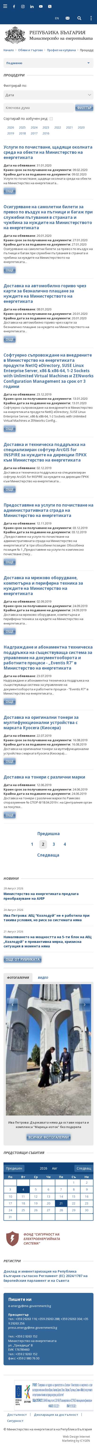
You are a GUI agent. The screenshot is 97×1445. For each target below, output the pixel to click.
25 (23, 1210)
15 (73, 1197)
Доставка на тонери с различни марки (44, 777)
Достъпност (17, 1414)
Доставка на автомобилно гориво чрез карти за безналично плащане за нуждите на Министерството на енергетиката (45, 293)
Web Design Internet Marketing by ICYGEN (76, 1439)
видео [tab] (43, 977)
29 (73, 1210)
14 (61, 1197)
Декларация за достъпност (56, 1414)
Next (84, 1004)
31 (10, 1217)
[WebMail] (67, 18)
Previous (12, 1004)
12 (35, 1197)
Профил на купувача (61, 50)
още (10, 191)
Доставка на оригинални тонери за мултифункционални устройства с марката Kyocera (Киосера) (41, 722)
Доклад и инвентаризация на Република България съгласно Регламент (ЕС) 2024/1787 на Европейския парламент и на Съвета (46, 1276)
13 (48, 1197)
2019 (10, 133)
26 (35, 1210)
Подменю (14, 63)
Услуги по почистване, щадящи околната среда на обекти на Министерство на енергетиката (48, 152)
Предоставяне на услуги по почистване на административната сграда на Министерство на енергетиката (48, 510)
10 (10, 1197)
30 (86, 1210)
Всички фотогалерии (48, 1137)
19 (35, 1203)
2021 (69, 127)
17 (10, 1203)
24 (10, 1210)
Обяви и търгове (30, 50)
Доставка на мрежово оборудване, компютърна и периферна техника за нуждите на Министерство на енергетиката (43, 585)
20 (48, 1203)
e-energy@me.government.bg (29, 1306)
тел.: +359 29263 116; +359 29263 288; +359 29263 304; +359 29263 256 (48, 1321)
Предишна (48, 833)
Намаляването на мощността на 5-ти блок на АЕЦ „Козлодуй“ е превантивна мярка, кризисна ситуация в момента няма (48, 941)
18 (23, 1203)
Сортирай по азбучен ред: (26, 118)
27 (48, 1210)
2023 (46, 127)
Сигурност (15, 1421)
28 (61, 1210)
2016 (46, 133)
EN (57, 18)
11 (23, 1197)
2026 (10, 127)
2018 (22, 133)
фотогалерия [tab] (18, 977)
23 (86, 1203)
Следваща (48, 855)
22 (73, 1203)
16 (86, 1197)
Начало (9, 50)
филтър (84, 107)
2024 (34, 127)
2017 (34, 133)
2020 (81, 127)
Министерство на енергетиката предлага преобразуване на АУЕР (41, 896)
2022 (57, 127)
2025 (22, 127)
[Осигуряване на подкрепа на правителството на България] (53, 1395)
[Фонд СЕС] (33, 1238)
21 (61, 1203)
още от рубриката (23, 959)
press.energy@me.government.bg (32, 1327)
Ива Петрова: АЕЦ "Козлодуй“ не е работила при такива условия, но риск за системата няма (46, 917)
